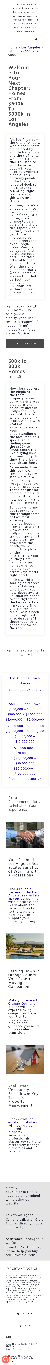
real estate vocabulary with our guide (22, 1122)
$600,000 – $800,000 (25, 709)
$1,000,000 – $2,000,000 (25, 719)
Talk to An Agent (19, 1215)
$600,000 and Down (25, 704)
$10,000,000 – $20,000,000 (25, 751)
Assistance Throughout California (24, 1241)
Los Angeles (31, 47)
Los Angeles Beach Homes (25, 681)
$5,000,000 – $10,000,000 (25, 739)
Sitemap (10, 1361)
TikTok (27, 1325)
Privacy (12, 1187)
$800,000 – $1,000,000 (25, 714)
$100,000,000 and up (25, 779)
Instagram (27, 1313)
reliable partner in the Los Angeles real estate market (24, 894)
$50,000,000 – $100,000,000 (25, 771)
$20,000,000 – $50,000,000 (25, 761)
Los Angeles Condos (25, 690)
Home (12, 47)
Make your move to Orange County (23, 1002)
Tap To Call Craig (25, 343)
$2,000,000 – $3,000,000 (25, 726)
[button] (5, 1359)
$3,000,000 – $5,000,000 (25, 731)
